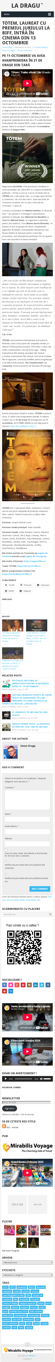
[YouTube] (4, 991)
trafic (29, 1323)
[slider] (47, 1078)
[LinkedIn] (35, 985)
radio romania (36, 1311)
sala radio (17, 1319)
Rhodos (45, 1315)
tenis (22, 1323)
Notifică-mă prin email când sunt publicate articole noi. (26, 880)
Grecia (41, 1303)
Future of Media (10, 1303)
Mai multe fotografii (10, 1251)
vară (14, 1327)
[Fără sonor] (41, 1078)
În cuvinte (11, 50)
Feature (45, 47)
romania (6, 1319)
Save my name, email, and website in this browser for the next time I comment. (26, 854)
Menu (6, 14)
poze (5, 1311)
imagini (6, 1307)
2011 (5, 1287)
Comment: (10, 787)
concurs (34, 1291)
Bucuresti (41, 1287)
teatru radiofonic (10, 1323)
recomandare (20, 1315)
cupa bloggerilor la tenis (13, 1295)
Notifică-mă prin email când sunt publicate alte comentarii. (25, 866)
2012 (12, 1287)
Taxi (37, 1319)
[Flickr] (10, 985)
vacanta (6, 1327)
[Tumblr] (48, 985)
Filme (4, 50)
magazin (24, 1307)
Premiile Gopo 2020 (18, 1311)
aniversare (21, 1287)
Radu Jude (7, 1315)
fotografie (24, 1299)
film (15, 1299)
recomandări (33, 1315)
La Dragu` (27, 5)
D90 (28, 1295)
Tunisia (44, 1323)
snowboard (28, 1319)
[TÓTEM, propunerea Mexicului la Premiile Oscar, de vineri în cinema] (12, 625)
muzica (34, 1307)
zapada (29, 1327)
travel (36, 1323)
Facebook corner (11, 1087)
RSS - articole (12, 1127)
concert (25, 1291)
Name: (8, 814)
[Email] (10, 991)
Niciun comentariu (25, 50)
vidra (21, 1327)
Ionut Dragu (7, 47)
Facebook (7, 1299)
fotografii (35, 1299)
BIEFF (31, 1287)
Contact (27, 1359)
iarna (48, 1303)
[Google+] (17, 985)
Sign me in (9, 1108)
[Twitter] (41, 985)
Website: (8, 838)
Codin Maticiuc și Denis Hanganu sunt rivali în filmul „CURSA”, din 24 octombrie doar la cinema (36, 638)
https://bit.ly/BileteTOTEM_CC (23, 426)
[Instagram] (29, 985)
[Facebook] (4, 985)
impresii (15, 1307)
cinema (17, 1291)
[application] (27, 1079)
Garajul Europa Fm (28, 1303)
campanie (7, 1291)
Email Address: (12, 826)
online (42, 1307)
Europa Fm (37, 1295)
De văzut (37, 47)
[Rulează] (5, 1078)
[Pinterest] (23, 985)
